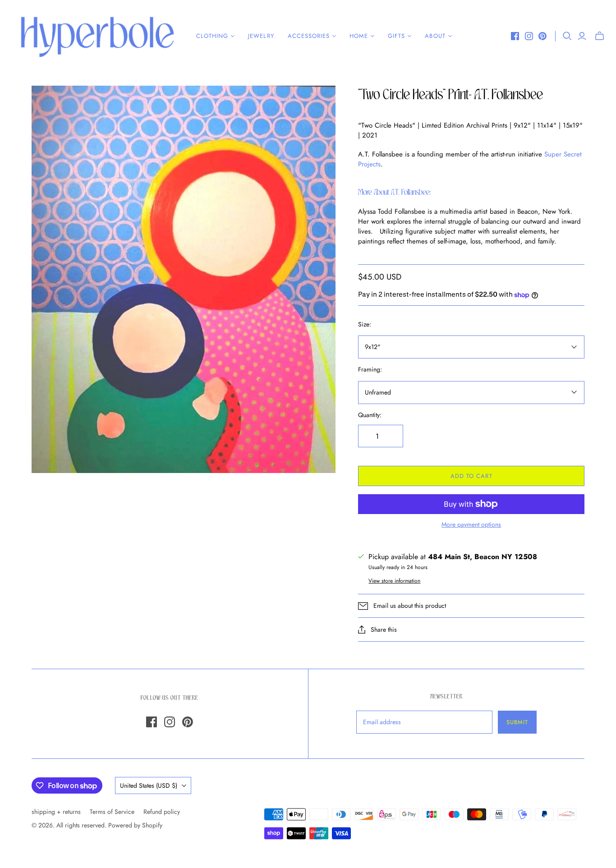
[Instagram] (529, 36)
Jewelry (261, 36)
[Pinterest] (542, 36)
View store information (394, 581)
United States (148, 785)
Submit (517, 722)
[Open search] (567, 36)
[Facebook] (514, 36)
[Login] (582, 36)
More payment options (471, 524)
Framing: (370, 369)
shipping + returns (56, 811)
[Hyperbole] (97, 36)
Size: (364, 324)
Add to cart (471, 476)
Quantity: (370, 415)
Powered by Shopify (135, 825)
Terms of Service (112, 811)
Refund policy (161, 811)
